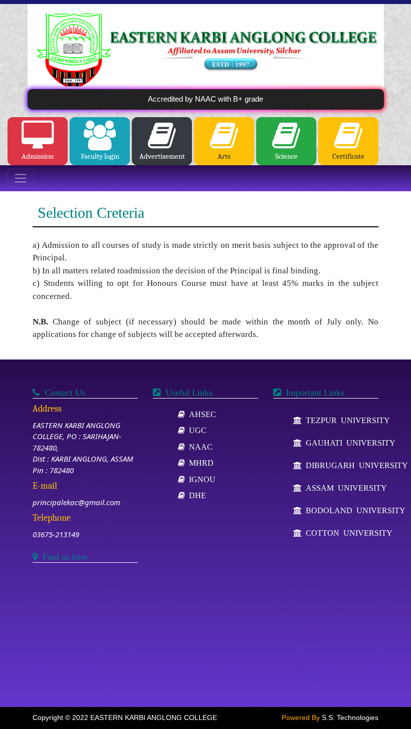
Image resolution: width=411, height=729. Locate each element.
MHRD (199, 463)
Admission (38, 156)
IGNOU (200, 479)
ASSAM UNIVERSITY (344, 488)
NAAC (199, 447)
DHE (195, 495)
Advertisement (162, 156)
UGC (196, 430)
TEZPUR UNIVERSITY (346, 420)
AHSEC (200, 414)
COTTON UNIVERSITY (347, 533)
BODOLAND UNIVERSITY (353, 510)
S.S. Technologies (350, 717)
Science (286, 156)
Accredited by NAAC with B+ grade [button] (205, 99)
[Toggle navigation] (21, 178)
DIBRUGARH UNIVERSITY (355, 465)
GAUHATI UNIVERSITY (348, 443)
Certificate (348, 156)
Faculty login (100, 156)
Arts (224, 156)
